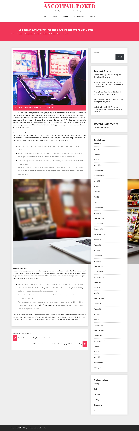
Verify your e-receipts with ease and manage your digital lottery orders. (108, 100)
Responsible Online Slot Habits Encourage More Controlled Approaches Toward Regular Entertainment (108, 84)
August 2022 (98, 245)
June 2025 (97, 186)
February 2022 (98, 256)
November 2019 (99, 330)
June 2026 (97, 149)
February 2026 (98, 170)
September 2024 (99, 234)
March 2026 (97, 165)
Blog (55, 16)
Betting (96, 383)
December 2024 (99, 218)
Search (96, 52)
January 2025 (98, 213)
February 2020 (98, 325)
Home (45, 16)
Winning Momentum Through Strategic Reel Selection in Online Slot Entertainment (108, 93)
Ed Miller (19, 108)
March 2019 (97, 357)
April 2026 (97, 160)
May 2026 (97, 154)
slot (40, 108)
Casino (65, 16)
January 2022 (98, 261)
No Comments (49, 108)
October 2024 (98, 229)
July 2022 (97, 250)
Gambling (97, 394)
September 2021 (99, 277)
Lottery (96, 400)
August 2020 (98, 309)
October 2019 (98, 336)
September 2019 (99, 341)
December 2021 (99, 266)
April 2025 (97, 197)
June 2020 (97, 320)
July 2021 (97, 288)
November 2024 (99, 224)
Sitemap (93, 16)
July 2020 (97, 314)
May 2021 (97, 293)
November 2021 (99, 272)
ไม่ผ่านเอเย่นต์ (52, 305)
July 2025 (97, 181)
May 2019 (97, 346)
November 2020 (99, 298)
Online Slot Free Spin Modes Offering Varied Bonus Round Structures (108, 76)
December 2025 (99, 176)
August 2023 (98, 240)
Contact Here (79, 16)
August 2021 (98, 282)
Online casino (98, 405)
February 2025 (98, 208)
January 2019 (98, 368)
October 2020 (98, 304)
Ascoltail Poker (69, 5)
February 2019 (98, 362)
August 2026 (98, 144)
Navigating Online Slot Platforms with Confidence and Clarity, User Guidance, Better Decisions (108, 109)
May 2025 (97, 192)
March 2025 (97, 202)
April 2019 (97, 352)
